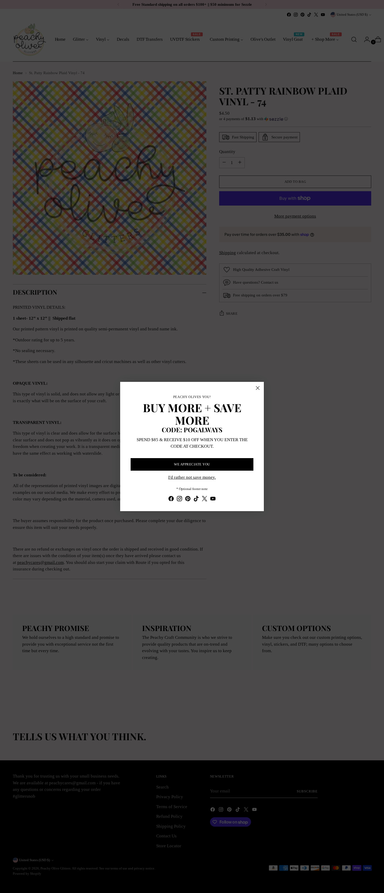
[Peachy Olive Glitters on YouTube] (213, 499)
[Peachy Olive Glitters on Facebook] (171, 499)
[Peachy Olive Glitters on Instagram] (179, 499)
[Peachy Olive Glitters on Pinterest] (188, 499)
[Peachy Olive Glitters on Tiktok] (196, 499)
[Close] (258, 388)
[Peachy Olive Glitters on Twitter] (204, 499)
